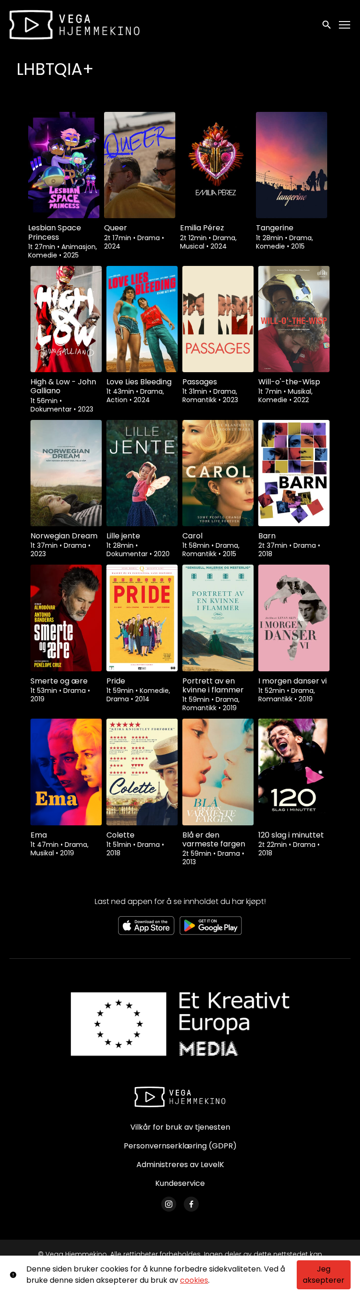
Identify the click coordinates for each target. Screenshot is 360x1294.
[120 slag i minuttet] (294, 772)
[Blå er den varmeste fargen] (218, 772)
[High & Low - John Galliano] (66, 319)
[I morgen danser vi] (294, 618)
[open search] (327, 24)
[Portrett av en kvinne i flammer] (218, 618)
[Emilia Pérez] (215, 165)
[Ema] (66, 772)
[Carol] (218, 473)
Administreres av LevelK (180, 1164)
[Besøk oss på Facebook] (191, 1204)
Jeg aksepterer (324, 1275)
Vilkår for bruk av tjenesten (180, 1127)
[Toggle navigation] (345, 25)
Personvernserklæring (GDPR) (180, 1145)
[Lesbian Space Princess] (63, 165)
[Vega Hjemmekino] (180, 1097)
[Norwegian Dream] (66, 473)
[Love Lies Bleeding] (142, 319)
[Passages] (218, 319)
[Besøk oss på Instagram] (168, 1204)
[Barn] (294, 473)
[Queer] (139, 165)
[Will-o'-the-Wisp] (294, 319)
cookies (194, 1280)
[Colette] (142, 772)
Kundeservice (180, 1183)
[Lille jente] (142, 473)
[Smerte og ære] (66, 618)
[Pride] (142, 618)
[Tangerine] (291, 165)
